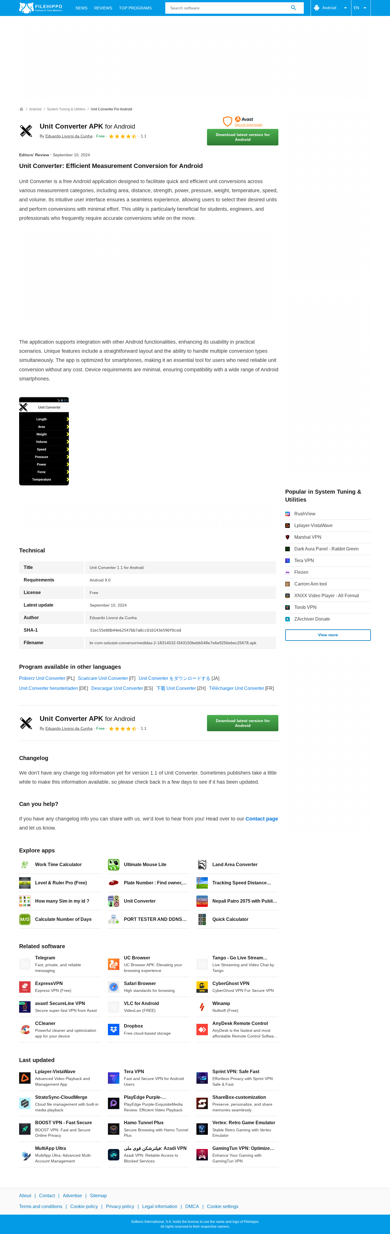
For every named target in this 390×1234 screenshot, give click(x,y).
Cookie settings (222, 1206)
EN (356, 7)
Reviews (103, 8)
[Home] (21, 109)
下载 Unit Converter (176, 688)
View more (328, 635)
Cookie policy (84, 1206)
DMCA (192, 1206)
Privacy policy (120, 1206)
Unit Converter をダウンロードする (174, 678)
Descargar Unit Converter (117, 688)
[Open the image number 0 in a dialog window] (44, 441)
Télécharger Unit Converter (236, 688)
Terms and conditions (40, 1206)
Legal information (159, 1206)
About (25, 1195)
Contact (47, 1195)
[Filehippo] (40, 8)
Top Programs (135, 8)
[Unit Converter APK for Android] (26, 131)
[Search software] (293, 8)
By (66, 136)
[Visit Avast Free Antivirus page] (242, 121)
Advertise (72, 1195)
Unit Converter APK (87, 126)
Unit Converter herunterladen (48, 688)
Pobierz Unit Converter (42, 678)
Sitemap (98, 1195)
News (81, 8)
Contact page (262, 819)
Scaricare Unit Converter (103, 678)
